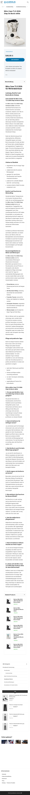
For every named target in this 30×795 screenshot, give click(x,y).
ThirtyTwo (11, 708)
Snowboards (7, 670)
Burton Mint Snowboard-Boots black (18, 609)
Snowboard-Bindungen (9, 682)
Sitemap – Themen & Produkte (8, 782)
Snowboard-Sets (9, 673)
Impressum (4, 778)
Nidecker (11, 700)
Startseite (4, 774)
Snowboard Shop (9, 6)
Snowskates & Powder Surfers (11, 685)
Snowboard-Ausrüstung (21, 6)
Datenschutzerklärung (6, 776)
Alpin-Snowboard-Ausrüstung (10, 676)
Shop (3, 780)
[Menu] (1, 2)
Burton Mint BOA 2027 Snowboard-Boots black (18, 601)
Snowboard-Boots (9, 51)
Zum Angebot (15, 59)
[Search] (27, 2)
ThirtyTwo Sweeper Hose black (16, 704)
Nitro (6, 74)
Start (3, 6)
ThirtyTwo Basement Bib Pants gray (16, 714)
